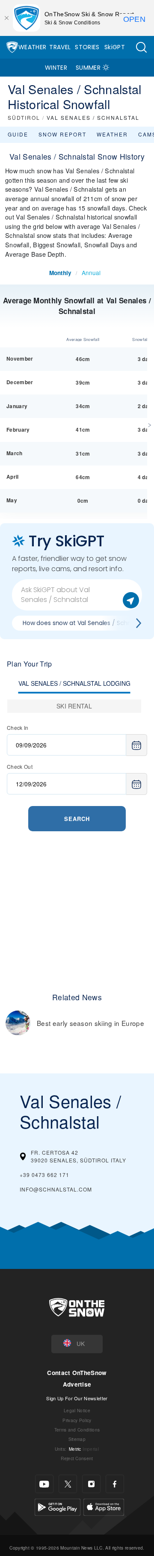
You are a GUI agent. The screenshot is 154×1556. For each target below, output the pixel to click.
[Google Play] (57, 1506)
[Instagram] (91, 1484)
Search (77, 819)
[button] (141, 47)
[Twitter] (68, 1484)
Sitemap (77, 1439)
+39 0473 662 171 (44, 1174)
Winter (56, 67)
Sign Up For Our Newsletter (76, 1398)
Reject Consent (77, 1458)
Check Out (20, 766)
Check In (18, 727)
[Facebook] (115, 1484)
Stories (87, 47)
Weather (32, 47)
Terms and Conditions (77, 1429)
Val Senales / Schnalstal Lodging (74, 683)
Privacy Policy (76, 1420)
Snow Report (62, 134)
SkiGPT (114, 47)
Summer (88, 67)
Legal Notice (77, 1410)
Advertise (77, 1384)
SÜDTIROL (24, 117)
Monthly (60, 273)
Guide (18, 134)
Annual (91, 272)
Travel (60, 47)
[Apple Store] (103, 1506)
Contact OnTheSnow (77, 1373)
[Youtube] (44, 1484)
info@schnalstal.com (56, 1189)
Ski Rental (74, 706)
